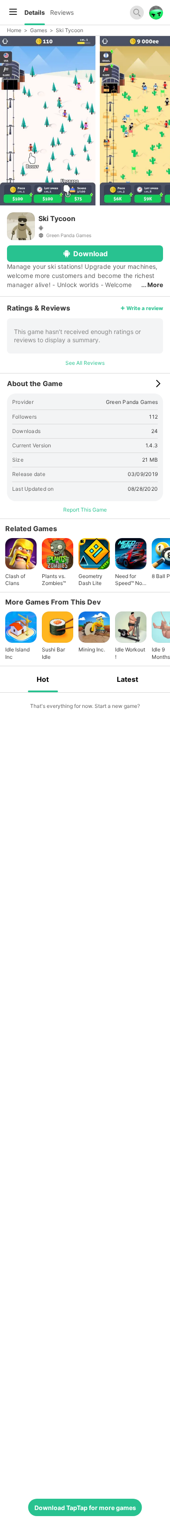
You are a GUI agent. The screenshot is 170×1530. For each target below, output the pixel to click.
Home (14, 30)
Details (34, 12)
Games (38, 30)
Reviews (62, 12)
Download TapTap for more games (85, 1507)
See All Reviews (85, 363)
